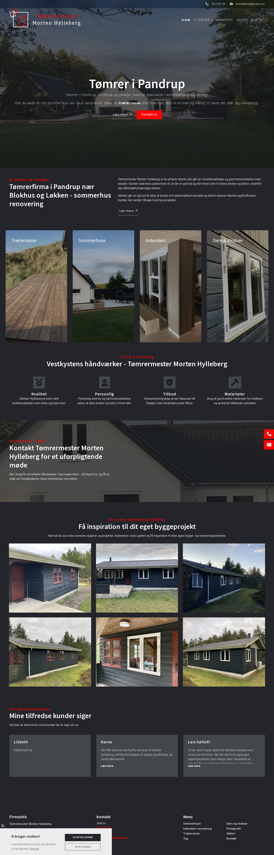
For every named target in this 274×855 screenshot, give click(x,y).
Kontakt (231, 838)
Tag (185, 838)
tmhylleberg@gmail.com (250, 3)
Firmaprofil (233, 829)
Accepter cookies (83, 837)
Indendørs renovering (197, 829)
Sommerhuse (192, 824)
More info (34, 848)
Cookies (3, 825)
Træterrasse (191, 833)
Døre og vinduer (237, 824)
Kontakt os (149, 114)
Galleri (230, 833)
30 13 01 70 (218, 3)
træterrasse (130, 103)
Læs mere (120, 114)
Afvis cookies (83, 847)
